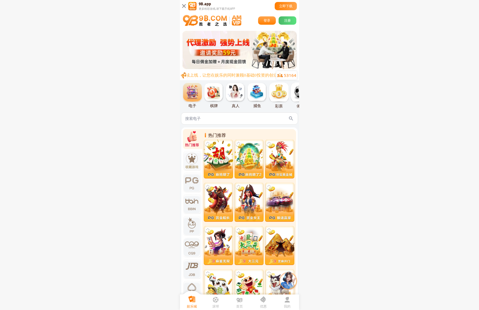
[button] (239, 50)
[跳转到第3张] (237, 67)
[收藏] (207, 143)
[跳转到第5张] (245, 67)
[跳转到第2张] (232, 67)
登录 (267, 20)
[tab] (192, 95)
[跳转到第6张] (250, 67)
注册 (287, 20)
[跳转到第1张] (228, 67)
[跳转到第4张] (241, 67)
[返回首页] (212, 20)
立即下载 (285, 6)
